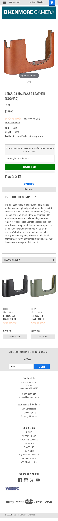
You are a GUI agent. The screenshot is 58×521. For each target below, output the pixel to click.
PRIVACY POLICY (29, 436)
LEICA (5, 309)
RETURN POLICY (29, 458)
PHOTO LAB (29, 447)
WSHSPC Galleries (29, 462)
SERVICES (29, 451)
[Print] (13, 176)
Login (31, 2)
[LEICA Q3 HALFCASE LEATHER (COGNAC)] (28, 82)
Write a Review (12, 122)
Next (54, 260)
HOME (29, 432)
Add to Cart (43, 337)
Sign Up (40, 2)
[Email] (9, 176)
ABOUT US (29, 443)
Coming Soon (15, 337)
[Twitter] (16, 176)
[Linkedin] (19, 176)
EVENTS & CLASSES (29, 440)
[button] (29, 489)
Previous (49, 260)
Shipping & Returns (29, 416)
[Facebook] (6, 176)
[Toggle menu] (4, 4)
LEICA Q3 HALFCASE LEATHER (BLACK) (14, 319)
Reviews (29, 189)
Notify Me (29, 167)
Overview (29, 183)
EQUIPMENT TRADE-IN (29, 455)
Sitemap (31, 515)
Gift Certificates (29, 409)
